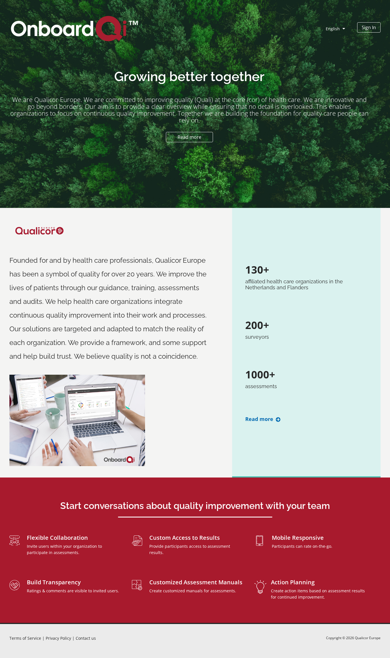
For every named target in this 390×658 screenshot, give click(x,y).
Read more (260, 419)
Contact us (86, 638)
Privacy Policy (59, 638)
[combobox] (340, 28)
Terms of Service (25, 638)
